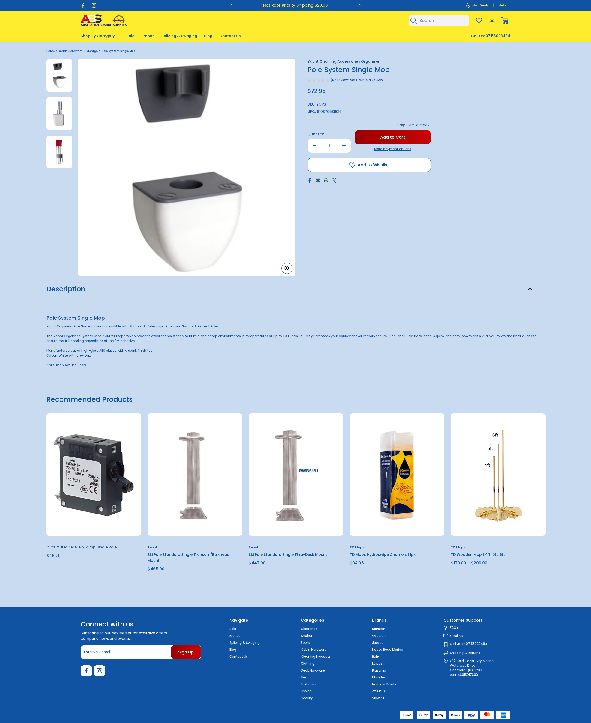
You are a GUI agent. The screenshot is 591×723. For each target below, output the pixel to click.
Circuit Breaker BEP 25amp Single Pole (81, 547)
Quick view (120, 428)
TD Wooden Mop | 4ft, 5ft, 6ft (478, 554)
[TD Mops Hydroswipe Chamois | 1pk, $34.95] (397, 474)
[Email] (318, 180)
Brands (147, 36)
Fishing (306, 691)
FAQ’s (454, 627)
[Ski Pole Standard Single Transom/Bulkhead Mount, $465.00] (195, 474)
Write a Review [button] (371, 80)
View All (378, 698)
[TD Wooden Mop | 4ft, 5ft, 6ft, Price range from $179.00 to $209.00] (498, 474)
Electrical (308, 677)
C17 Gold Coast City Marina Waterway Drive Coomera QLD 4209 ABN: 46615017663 (472, 668)
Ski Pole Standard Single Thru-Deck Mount (288, 554)
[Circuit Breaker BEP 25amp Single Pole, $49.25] (93, 474)
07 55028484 (498, 36)
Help (502, 5)
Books (305, 642)
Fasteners (309, 684)
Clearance (309, 628)
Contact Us (230, 36)
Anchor (306, 635)
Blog (208, 36)
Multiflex (379, 677)
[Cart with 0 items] (505, 20)
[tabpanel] (59, 75)
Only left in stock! (414, 125)
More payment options (392, 149)
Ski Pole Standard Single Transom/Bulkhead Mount (188, 557)
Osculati (379, 635)
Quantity (316, 134)
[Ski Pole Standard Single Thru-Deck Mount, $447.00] (296, 474)
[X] (334, 180)
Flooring (307, 698)
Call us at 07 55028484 (468, 643)
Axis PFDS (379, 691)
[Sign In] (492, 20)
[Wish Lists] (479, 20)
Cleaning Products (315, 656)
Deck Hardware (313, 670)
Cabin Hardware (313, 649)
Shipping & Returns (465, 652)
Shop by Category (98, 36)
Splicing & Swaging (179, 36)
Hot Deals (481, 5)
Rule (375, 656)
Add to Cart (94, 525)
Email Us (456, 635)
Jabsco (378, 642)
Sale (130, 36)
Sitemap (139, 714)
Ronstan (378, 628)
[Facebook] (83, 5)
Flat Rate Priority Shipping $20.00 (295, 5)
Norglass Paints (384, 684)
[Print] (326, 180)
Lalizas (377, 663)
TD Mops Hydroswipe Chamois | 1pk (383, 554)
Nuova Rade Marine (387, 649)
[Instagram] (94, 5)
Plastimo (379, 670)
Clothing (307, 663)
